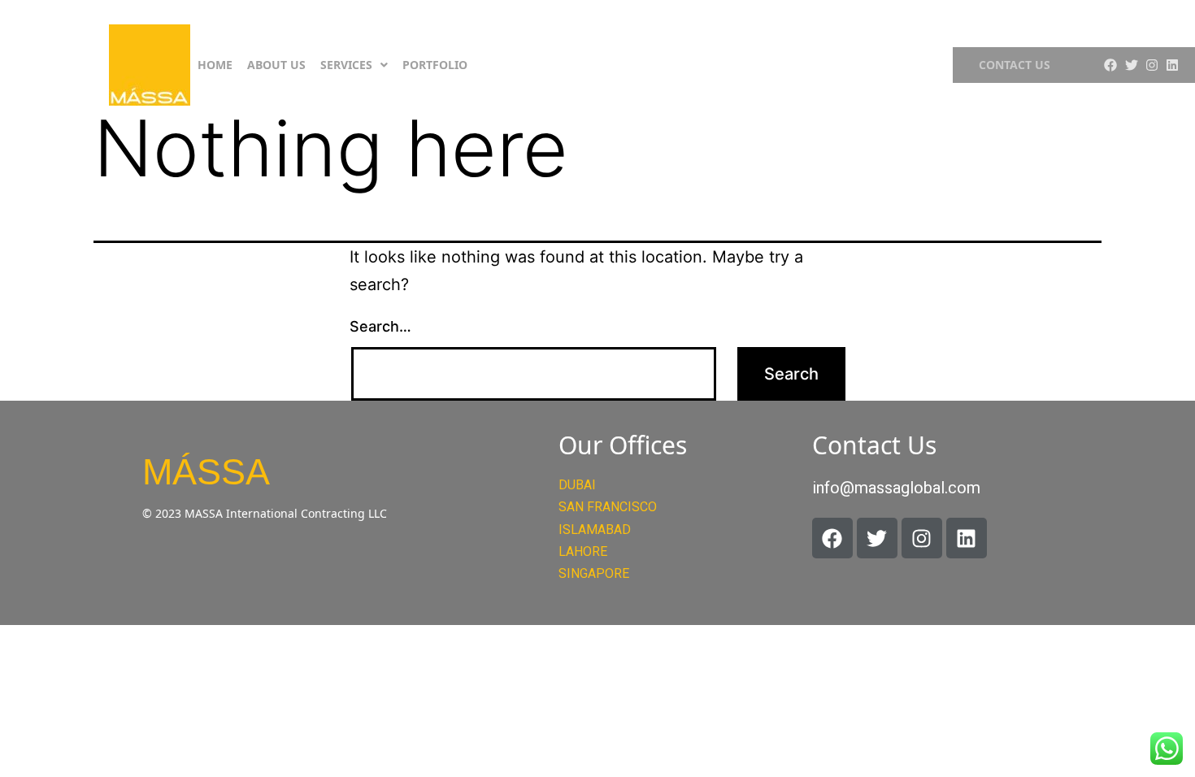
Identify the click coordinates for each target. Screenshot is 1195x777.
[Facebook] (1110, 65)
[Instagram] (1152, 65)
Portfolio (434, 64)
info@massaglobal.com (896, 487)
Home (215, 64)
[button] (354, 65)
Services (346, 64)
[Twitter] (1131, 65)
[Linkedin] (1172, 65)
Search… (380, 326)
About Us (276, 64)
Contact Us (1014, 64)
